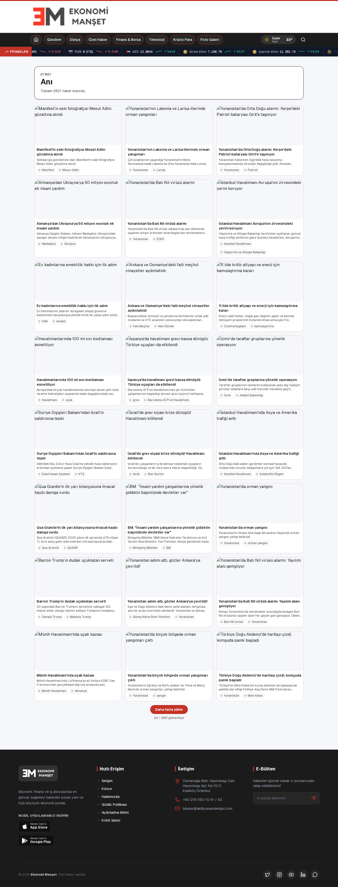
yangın (161, 696)
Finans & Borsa (128, 39)
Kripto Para (182, 39)
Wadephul (49, 244)
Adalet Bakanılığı (251, 395)
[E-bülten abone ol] (313, 798)
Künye (107, 788)
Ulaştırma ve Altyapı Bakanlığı (244, 252)
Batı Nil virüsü (233, 622)
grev (136, 400)
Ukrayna (69, 244)
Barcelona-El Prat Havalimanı (168, 400)
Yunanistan (140, 170)
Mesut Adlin (70, 170)
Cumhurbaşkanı (235, 326)
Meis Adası (255, 696)
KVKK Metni (111, 820)
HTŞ (81, 474)
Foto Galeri (209, 39)
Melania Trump (80, 617)
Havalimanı (49, 400)
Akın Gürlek (166, 326)
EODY (160, 239)
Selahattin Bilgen (272, 474)
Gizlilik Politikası (114, 804)
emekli (61, 321)
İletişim (107, 781)
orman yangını (258, 543)
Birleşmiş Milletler (145, 548)
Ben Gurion (156, 474)
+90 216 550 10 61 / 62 (202, 799)
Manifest (48, 170)
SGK (45, 321)
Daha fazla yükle (169, 709)
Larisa (161, 170)
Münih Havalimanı (54, 691)
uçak (69, 400)
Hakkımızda (111, 796)
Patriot (253, 170)
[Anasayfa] (36, 39)
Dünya (75, 39)
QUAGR (72, 548)
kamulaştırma (264, 326)
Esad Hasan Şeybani (56, 474)
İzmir (227, 395)
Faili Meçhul (141, 326)
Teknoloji (157, 39)
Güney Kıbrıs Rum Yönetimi (151, 617)
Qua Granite (50, 548)
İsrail (136, 474)
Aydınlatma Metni (115, 812)
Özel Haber (98, 39)
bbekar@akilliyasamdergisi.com (207, 808)
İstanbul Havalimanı (237, 244)
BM (168, 548)
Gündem (54, 39)
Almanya (81, 691)
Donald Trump (52, 617)
